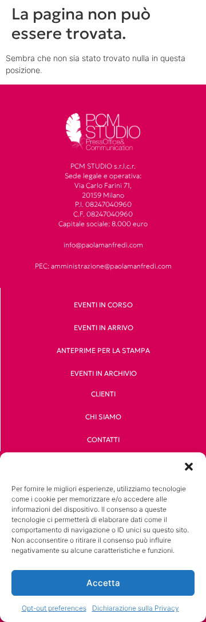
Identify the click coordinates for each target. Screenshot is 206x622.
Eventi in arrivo (103, 327)
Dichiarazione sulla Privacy (135, 608)
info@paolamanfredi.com (103, 244)
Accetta (103, 582)
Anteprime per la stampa (103, 350)
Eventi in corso (103, 304)
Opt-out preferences (54, 608)
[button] (189, 466)
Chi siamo (103, 416)
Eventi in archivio (103, 373)
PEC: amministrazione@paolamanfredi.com (103, 266)
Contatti (103, 439)
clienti (103, 394)
